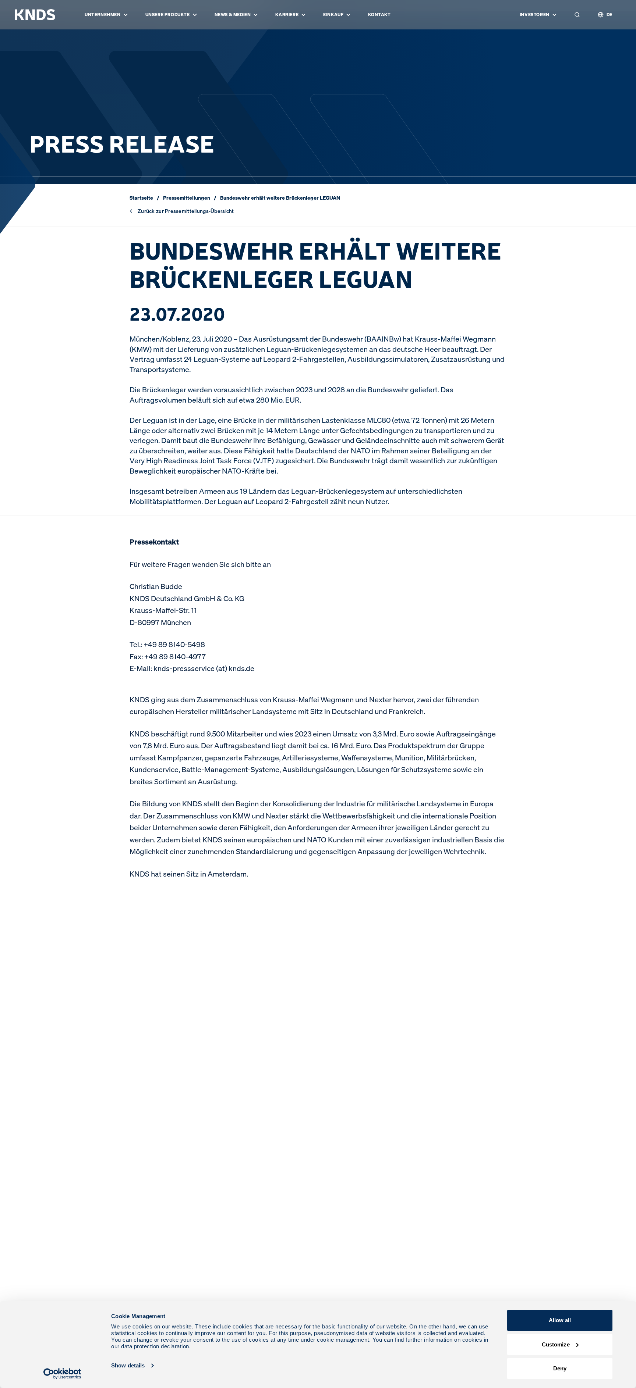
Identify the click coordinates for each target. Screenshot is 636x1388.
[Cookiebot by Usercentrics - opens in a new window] (62, 1373)
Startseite (141, 197)
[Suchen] (577, 14)
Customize (556, 1344)
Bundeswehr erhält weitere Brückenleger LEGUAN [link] (280, 197)
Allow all (560, 1320)
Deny (559, 1368)
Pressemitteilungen (186, 197)
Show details (128, 1365)
